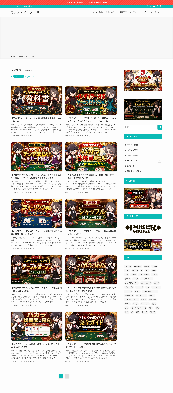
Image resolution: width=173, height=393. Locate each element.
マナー (127, 304)
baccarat (128, 266)
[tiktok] (151, 6)
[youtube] (154, 6)
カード (156, 283)
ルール (135, 304)
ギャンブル (129, 287)
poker (154, 270)
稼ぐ (126, 312)
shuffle (133, 275)
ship (126, 275)
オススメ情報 (132, 145)
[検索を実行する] (159, 127)
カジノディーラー (131, 283)
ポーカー (152, 300)
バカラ (151, 295)
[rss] (157, 6)
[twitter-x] (147, 6)
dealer (127, 270)
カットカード (146, 283)
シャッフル (156, 287)
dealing (135, 270)
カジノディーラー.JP (25, 12)
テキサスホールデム (150, 291)
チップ (137, 291)
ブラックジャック (131, 300)
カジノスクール (146, 279)
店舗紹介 (130, 166)
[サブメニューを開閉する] (159, 161)
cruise (154, 266)
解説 (137, 312)
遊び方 (152, 312)
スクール (128, 291)
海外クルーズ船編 (134, 171)
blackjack (137, 266)
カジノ (135, 279)
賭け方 (144, 312)
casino (146, 266)
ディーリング (18, 76)
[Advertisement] (86, 36)
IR (141, 270)
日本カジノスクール (138, 308)
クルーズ (139, 287)
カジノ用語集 (132, 155)
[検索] (160, 6)
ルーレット (145, 304)
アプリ (127, 279)
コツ (147, 287)
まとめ (154, 275)
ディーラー (129, 295)
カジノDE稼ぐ (132, 150)
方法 (126, 308)
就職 (154, 304)
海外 (150, 308)
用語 (157, 308)
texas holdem (144, 275)
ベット (143, 300)
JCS (147, 270)
